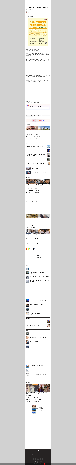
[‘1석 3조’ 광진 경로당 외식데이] (27, 342)
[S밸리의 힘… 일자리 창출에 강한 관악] (27, 346)
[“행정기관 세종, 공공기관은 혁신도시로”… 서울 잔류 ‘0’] (27, 268)
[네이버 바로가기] (40, 459)
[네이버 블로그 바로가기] (42, 459)
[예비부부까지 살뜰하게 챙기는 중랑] (27, 333)
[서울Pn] (27, 1)
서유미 (28, 11)
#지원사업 (43, 115)
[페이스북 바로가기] (33, 459)
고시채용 (27, 363)
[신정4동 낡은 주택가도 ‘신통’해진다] (27, 313)
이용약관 (35, 461)
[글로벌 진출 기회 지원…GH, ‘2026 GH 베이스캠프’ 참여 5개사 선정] (27, 277)
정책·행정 (27, 265)
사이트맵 (41, 461)
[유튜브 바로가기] (37, 459)
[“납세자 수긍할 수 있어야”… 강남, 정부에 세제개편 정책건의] (27, 337)
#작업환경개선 (35, 115)
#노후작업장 (27, 116)
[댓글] (32, 9)
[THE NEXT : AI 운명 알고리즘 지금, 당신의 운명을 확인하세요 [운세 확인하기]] (38, 120)
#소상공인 (39, 115)
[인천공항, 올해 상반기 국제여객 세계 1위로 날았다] (27, 272)
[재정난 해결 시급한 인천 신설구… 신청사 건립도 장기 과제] (27, 300)
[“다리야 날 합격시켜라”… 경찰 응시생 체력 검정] (27, 366)
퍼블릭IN (33, 454)
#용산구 (27, 115)
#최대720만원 (47, 115)
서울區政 (27, 330)
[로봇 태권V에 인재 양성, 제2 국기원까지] (27, 309)
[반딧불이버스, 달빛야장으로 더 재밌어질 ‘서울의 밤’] (27, 305)
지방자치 (27, 297)
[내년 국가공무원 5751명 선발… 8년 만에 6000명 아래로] (27, 374)
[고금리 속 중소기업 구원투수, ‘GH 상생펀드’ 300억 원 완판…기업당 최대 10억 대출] (27, 281)
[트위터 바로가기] (35, 459)
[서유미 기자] (26, 12)
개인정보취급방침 (38, 461)
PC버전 (43, 461)
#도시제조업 (31, 115)
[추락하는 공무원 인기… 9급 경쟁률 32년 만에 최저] (27, 370)
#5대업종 (32, 116)
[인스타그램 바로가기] (39, 459)
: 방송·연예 (28, 382)
